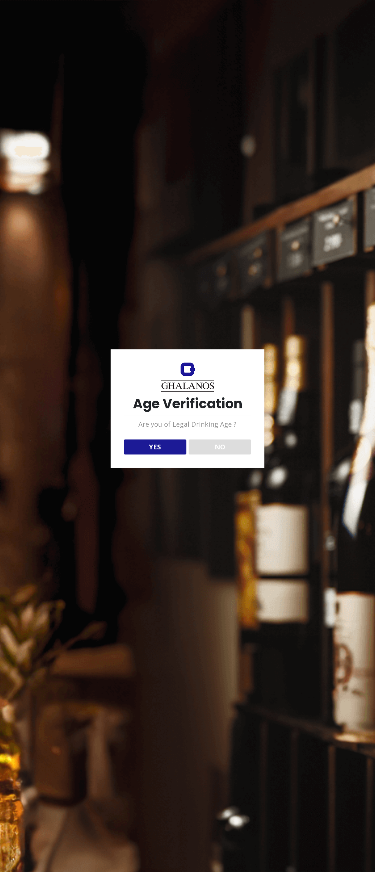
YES (155, 446)
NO (220, 446)
